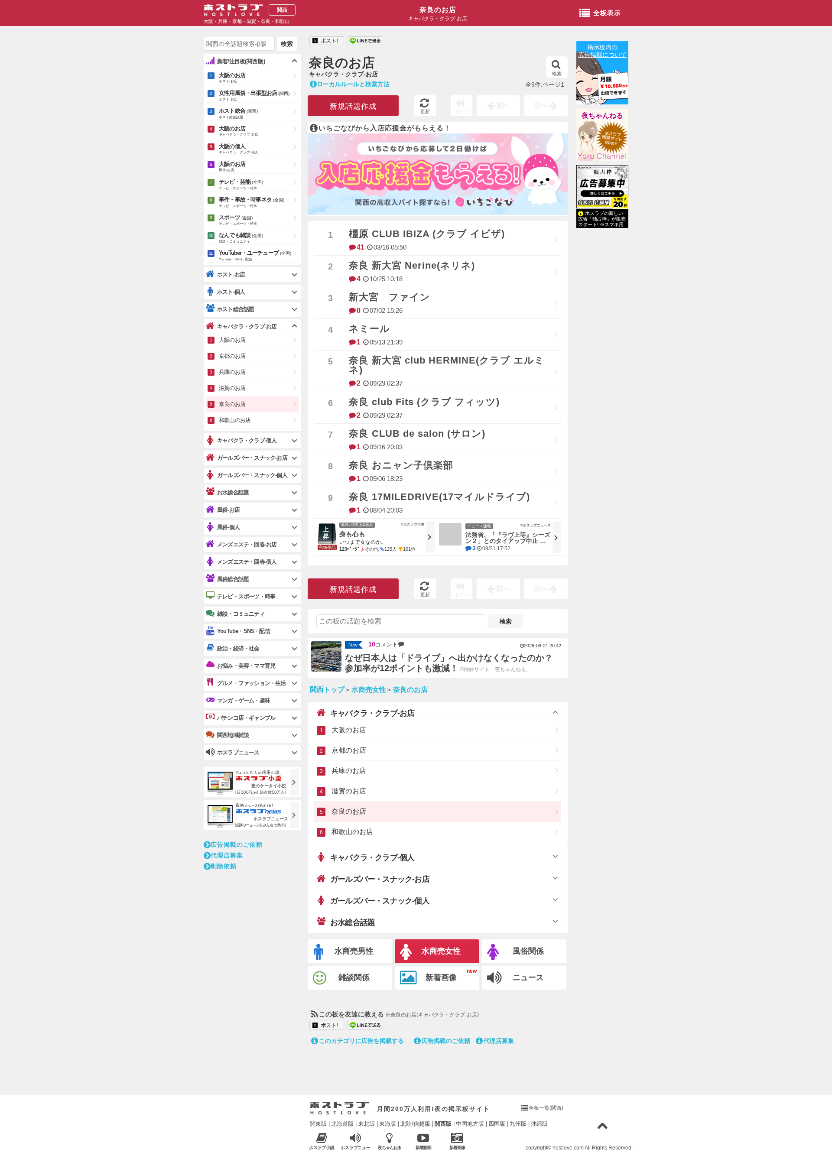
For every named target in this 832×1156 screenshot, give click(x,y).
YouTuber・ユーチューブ (255, 255)
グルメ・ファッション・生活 (251, 683)
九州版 (518, 1123)
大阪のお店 (349, 730)
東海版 (387, 1123)
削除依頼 (224, 866)
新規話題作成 (353, 106)
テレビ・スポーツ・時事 (246, 596)
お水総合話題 (352, 922)
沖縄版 (539, 1123)
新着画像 (441, 977)
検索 (557, 73)
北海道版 (342, 1123)
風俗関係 (528, 951)
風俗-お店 (228, 510)
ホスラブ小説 (322, 1147)
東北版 (366, 1123)
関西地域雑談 (233, 735)
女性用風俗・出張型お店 (254, 95)
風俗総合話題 (233, 579)
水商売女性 (441, 951)
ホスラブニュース (356, 1147)
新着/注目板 (241, 61)
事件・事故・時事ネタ (251, 202)
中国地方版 (470, 1123)
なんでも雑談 (241, 238)
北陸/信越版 (415, 1123)
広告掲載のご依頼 (446, 1040)
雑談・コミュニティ (241, 613)
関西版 (443, 1123)
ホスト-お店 (231, 274)
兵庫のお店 (349, 770)
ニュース (528, 977)
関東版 (318, 1123)
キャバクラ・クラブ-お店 (372, 713)
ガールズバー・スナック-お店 (379, 879)
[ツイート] (326, 41)
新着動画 (423, 1147)
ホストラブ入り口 (339, 1108)
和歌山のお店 (352, 831)
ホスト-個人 (231, 292)
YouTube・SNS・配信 (243, 631)
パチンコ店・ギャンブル (246, 717)
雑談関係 (354, 977)
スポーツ (238, 220)
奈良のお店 (437, 9)
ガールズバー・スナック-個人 (379, 900)
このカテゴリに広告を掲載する (361, 1040)
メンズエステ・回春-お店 (246, 544)
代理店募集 (499, 1040)
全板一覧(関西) (546, 1108)
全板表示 (607, 12)
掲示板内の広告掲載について (602, 51)
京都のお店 (349, 750)
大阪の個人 (238, 148)
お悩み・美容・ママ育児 (246, 665)
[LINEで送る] (365, 41)
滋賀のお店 (349, 791)
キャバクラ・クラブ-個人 (372, 857)
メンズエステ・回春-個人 (246, 562)
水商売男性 (354, 951)
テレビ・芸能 (241, 184)
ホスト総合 (238, 113)
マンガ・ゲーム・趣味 (243, 700)
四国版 (496, 1123)
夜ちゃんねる (602, 115)
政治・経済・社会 (238, 648)
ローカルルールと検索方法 (353, 84)
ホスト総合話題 (235, 309)
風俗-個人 (228, 527)
